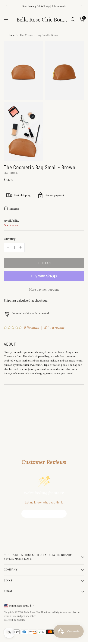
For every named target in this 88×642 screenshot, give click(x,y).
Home (11, 35)
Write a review (54, 328)
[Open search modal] (72, 19)
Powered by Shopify (14, 620)
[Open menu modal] (6, 19)
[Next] (81, 6)
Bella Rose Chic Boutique (37, 612)
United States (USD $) (20, 605)
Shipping (10, 300)
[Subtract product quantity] (8, 247)
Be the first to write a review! (44, 514)
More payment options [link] (44, 289)
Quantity (10, 239)
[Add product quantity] (21, 247)
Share (14, 208)
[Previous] (6, 6)
